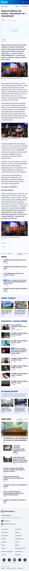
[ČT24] (4, 2)
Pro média (18, 529)
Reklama (17, 532)
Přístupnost (20, 568)
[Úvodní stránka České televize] (8, 511)
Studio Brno (18, 535)
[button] (14, 69)
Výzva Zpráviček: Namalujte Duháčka (10, 237)
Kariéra (17, 545)
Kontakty (17, 554)
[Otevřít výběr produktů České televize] (27, 2)
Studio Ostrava (19, 539)
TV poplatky (4, 535)
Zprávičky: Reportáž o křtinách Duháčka (11, 78)
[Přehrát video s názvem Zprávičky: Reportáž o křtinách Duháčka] (14, 69)
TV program (4, 529)
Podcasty (3, 542)
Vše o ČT (3, 554)
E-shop (3, 548)
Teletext (3, 539)
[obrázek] (14, 31)
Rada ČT (17, 542)
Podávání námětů (20, 548)
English (3, 568)
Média (4, 246)
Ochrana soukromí (11, 568)
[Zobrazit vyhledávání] (23, 2)
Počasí (3, 545)
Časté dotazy (18, 551)
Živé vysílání (4, 532)
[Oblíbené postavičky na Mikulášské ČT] (14, 130)
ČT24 (2, 19)
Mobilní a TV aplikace (7, 551)
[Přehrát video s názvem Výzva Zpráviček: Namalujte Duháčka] (14, 228)
